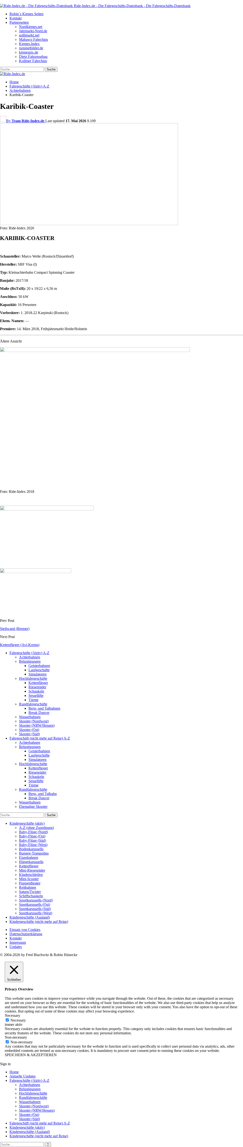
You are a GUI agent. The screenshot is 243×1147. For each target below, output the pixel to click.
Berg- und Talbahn (42, 794)
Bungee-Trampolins (34, 853)
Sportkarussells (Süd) (35, 909)
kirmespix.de (28, 52)
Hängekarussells (31, 862)
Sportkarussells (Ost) (34, 904)
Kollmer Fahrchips (33, 61)
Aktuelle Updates (22, 1076)
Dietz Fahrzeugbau (33, 57)
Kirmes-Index (29, 44)
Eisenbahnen (28, 858)
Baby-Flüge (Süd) (32, 840)
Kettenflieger (38, 683)
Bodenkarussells (31, 849)
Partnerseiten (19, 22)
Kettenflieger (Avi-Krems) (19, 645)
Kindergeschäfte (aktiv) (27, 823)
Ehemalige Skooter (33, 807)
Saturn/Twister (30, 892)
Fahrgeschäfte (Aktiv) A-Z (29, 653)
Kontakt (15, 18)
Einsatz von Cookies (24, 930)
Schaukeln (36, 691)
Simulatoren (37, 674)
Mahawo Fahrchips (33, 39)
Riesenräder (37, 687)
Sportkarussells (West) (35, 913)
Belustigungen (30, 661)
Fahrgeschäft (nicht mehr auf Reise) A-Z (39, 738)
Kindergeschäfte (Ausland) (29, 917)
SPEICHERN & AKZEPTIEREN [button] (31, 1055)
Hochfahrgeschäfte (33, 678)
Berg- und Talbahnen (44, 708)
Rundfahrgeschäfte (33, 704)
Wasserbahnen (30, 717)
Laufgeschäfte (39, 670)
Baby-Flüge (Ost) (32, 836)
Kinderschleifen (31, 875)
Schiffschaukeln (31, 896)
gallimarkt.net (29, 35)
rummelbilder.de (31, 48)
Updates (15, 947)
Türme (33, 700)
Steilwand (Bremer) (14, 629)
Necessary (18, 1020)
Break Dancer (38, 713)
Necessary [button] (12, 1015)
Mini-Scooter (29, 879)
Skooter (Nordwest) (34, 721)
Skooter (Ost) (29, 730)
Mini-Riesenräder (32, 870)
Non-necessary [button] (16, 1037)
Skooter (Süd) (29, 734)
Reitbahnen (27, 887)
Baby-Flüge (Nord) (33, 832)
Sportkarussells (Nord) (36, 900)
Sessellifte (35, 696)
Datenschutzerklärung (25, 934)
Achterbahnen (29, 657)
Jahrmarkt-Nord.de (33, 31)
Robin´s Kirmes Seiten (26, 14)
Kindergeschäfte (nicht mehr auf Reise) (38, 922)
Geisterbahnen (39, 666)
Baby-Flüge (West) (33, 845)
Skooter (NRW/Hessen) (37, 725)
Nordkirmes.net (30, 27)
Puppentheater (29, 883)
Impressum (17, 942)
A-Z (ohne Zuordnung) (36, 828)
